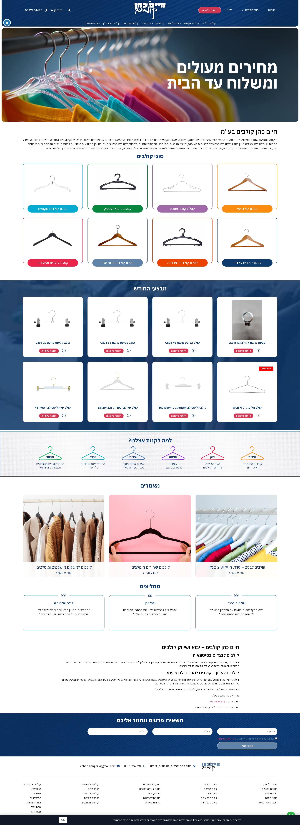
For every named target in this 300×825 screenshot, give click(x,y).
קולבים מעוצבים (92, 23)
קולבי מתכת (147, 23)
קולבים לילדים (209, 23)
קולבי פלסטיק (174, 23)
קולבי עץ (160, 23)
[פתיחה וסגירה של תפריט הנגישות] (7, 22)
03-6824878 (217, 701)
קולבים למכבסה (130, 23)
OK (63, 820)
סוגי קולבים (252, 10)
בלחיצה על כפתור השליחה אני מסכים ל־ (246, 738)
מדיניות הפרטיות (121, 820)
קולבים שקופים (191, 23)
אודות (271, 10)
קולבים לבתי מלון (111, 23)
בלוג (229, 10)
